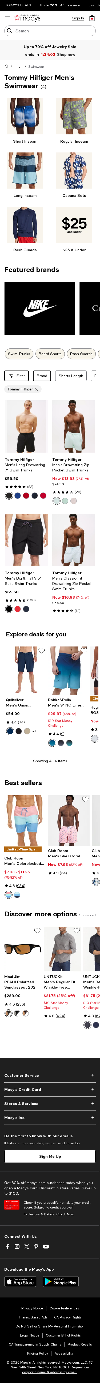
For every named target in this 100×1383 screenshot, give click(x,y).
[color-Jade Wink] (65, 501)
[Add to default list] (41, 651)
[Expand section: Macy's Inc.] (50, 1118)
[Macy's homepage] (7, 67)
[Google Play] (61, 1281)
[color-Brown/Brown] (25, 1013)
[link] (26, 478)
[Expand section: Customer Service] (50, 1075)
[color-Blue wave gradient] (52, 743)
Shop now (66, 54)
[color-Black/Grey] (17, 1013)
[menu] (7, 18)
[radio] (9, 495)
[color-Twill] (27, 731)
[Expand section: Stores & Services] (50, 1103)
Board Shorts (50, 354)
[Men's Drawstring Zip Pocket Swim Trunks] (73, 426)
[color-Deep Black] (9, 609)
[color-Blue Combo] (17, 895)
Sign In (78, 18)
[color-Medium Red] (26, 495)
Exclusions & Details (39, 1214)
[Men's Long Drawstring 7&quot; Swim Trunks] (26, 426)
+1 (34, 731)
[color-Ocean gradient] (69, 743)
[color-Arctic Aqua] (56, 501)
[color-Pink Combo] (8, 895)
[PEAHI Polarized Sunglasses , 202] (23, 949)
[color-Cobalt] (17, 495)
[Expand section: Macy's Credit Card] (50, 1089)
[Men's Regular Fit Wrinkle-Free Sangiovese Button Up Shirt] (62, 949)
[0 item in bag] (92, 18)
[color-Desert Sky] (34, 495)
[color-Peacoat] (26, 609)
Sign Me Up (50, 1156)
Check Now (65, 1214)
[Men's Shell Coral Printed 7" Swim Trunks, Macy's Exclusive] (69, 820)
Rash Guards (81, 354)
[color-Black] (9, 495)
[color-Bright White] (96, 882)
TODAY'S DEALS (18, 5)
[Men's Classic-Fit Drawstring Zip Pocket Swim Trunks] (73, 540)
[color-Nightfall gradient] (61, 743)
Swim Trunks (19, 354)
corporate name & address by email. (49, 1372)
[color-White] (94, 738)
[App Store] (20, 1281)
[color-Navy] (10, 731)
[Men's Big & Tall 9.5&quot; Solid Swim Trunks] (26, 540)
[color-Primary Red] (43, 495)
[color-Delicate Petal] (73, 501)
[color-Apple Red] (17, 609)
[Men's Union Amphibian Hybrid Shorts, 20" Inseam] (26, 670)
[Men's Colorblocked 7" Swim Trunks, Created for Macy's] (25, 820)
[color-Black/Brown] (8, 1013)
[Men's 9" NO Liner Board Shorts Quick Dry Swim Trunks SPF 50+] (68, 670)
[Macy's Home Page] (27, 18)
